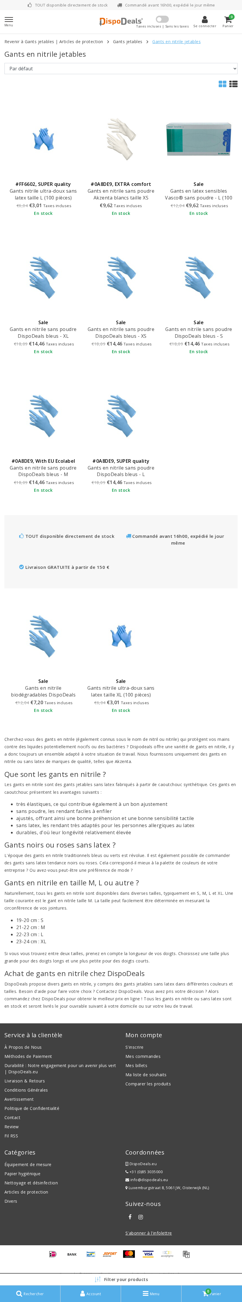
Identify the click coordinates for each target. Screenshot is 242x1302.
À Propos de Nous (23, 1047)
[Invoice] (188, 1257)
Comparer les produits (148, 1084)
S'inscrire (134, 1047)
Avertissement (19, 1099)
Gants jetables (128, 41)
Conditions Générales (26, 1090)
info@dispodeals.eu (149, 1179)
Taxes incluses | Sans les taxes (162, 26)
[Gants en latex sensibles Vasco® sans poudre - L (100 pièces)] (198, 139)
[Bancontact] (93, 1257)
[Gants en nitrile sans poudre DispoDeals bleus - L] (120, 415)
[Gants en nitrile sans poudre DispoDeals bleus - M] (43, 415)
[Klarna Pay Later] (169, 1257)
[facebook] (129, 1217)
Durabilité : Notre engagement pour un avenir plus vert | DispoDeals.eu (60, 1068)
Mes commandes (143, 1056)
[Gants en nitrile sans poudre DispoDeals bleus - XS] (120, 277)
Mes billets (136, 1065)
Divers (10, 1201)
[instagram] (140, 1217)
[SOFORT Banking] (112, 1257)
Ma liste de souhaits (146, 1074)
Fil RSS (11, 1136)
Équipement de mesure (28, 1164)
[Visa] (150, 1257)
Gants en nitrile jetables (176, 41)
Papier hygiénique (22, 1173)
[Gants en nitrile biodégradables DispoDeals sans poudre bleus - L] (43, 636)
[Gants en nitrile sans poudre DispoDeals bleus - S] (198, 277)
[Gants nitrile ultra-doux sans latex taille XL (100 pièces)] (120, 636)
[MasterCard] (131, 1257)
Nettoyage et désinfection (31, 1183)
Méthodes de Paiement (28, 1056)
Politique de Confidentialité (31, 1108)
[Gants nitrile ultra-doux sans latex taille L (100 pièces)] (43, 139)
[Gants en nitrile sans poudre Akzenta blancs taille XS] (120, 139)
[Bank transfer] (74, 1257)
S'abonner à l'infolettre (148, 1233)
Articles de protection (81, 41)
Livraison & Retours (24, 1081)
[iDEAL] (54, 1257)
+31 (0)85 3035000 (145, 1171)
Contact (12, 1117)
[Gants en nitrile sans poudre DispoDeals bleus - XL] (43, 277)
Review (11, 1126)
